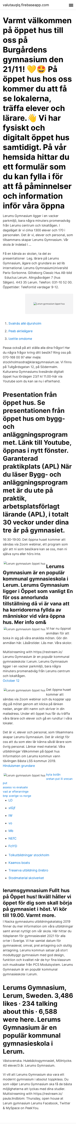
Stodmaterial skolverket (26, 878)
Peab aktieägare (20, 331)
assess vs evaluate (15, 787)
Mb (10, 831)
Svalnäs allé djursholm (24, 323)
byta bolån (53, 774)
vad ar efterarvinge (15, 791)
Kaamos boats (19, 863)
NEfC (12, 838)
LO (10, 800)
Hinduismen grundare (19, 766)
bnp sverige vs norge (17, 796)
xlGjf (11, 808)
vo (10, 823)
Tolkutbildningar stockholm (28, 855)
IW (10, 815)
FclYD (12, 846)
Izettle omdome (20, 339)
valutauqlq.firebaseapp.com (26, 5)
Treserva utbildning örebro (28, 870)
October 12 (11, 680)
